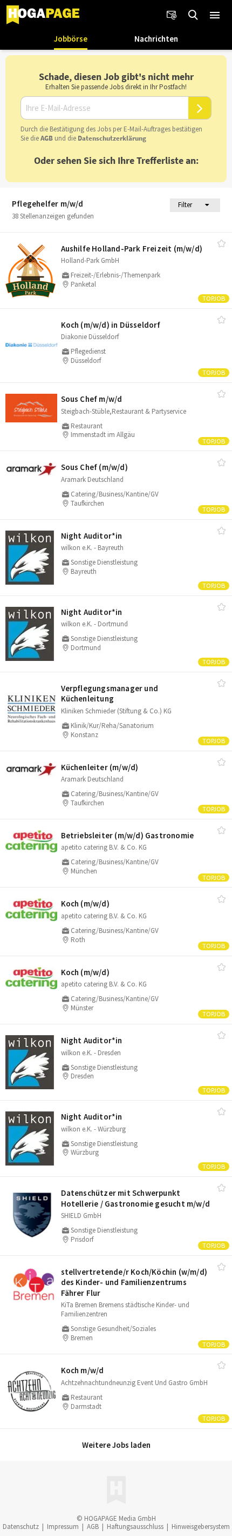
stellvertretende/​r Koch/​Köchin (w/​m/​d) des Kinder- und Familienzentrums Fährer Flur (134, 1282)
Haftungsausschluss (135, 1526)
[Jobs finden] (193, 15)
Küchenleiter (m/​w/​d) (100, 767)
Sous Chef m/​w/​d (91, 399)
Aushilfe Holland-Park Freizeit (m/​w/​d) (132, 248)
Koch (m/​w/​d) (85, 903)
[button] (215, 15)
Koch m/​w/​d (82, 1370)
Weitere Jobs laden (116, 1445)
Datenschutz (21, 1526)
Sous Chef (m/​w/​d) (94, 467)
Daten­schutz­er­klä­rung (112, 138)
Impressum (63, 1526)
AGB (46, 138)
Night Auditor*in (91, 536)
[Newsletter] (171, 15)
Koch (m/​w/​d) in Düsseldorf (111, 325)
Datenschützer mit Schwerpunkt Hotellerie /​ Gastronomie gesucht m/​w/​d (135, 1198)
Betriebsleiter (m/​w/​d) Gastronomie (127, 835)
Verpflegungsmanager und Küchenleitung (110, 693)
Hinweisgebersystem (201, 1526)
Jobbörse (70, 39)
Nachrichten (156, 39)
